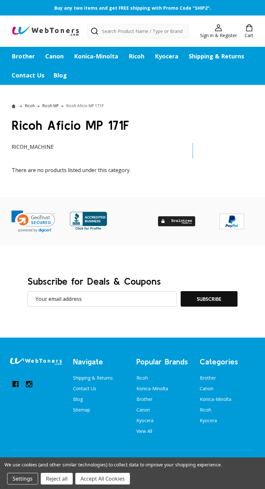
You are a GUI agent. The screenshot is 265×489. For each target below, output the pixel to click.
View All (144, 431)
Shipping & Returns (216, 56)
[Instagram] (29, 384)
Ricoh (136, 56)
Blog (60, 75)
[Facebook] (15, 384)
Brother (23, 56)
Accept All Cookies (102, 478)
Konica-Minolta (96, 56)
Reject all (57, 478)
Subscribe (209, 299)
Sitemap (81, 410)
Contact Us (28, 75)
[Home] (14, 105)
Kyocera (166, 56)
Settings (23, 478)
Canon (54, 56)
